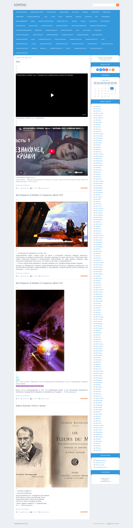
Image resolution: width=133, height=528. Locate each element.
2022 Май (97, 335)
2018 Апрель (98, 224)
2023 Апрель (98, 360)
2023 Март (98, 357)
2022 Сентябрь (99, 344)
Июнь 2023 (105, 80)
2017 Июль (98, 203)
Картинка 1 (26, 185)
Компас (20, 5)
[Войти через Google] (109, 69)
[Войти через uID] (97, 69)
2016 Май (97, 172)
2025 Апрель (98, 414)
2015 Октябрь (99, 156)
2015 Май (97, 145)
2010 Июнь (98, 108)
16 (108, 91)
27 (98, 96)
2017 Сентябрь (99, 208)
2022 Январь (98, 326)
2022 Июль (98, 339)
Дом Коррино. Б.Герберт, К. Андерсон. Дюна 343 (39, 195)
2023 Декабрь (99, 378)
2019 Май (97, 253)
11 (115, 88)
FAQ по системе (99, 465)
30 (108, 96)
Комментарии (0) (45, 188)
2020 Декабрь (99, 296)
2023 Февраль (99, 355)
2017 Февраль (99, 192)
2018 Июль (98, 231)
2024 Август (98, 396)
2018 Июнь (98, 228)
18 (115, 91)
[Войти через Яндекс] (106, 69)
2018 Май (97, 226)
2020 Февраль (99, 274)
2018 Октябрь (99, 237)
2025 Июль (98, 421)
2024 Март (98, 384)
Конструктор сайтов (98, 523)
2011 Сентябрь (99, 113)
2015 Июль (98, 149)
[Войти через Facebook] (103, 69)
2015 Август (98, 151)
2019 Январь (98, 244)
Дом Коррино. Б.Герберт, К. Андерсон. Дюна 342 (39, 283)
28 (102, 96)
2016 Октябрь (99, 183)
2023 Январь (98, 353)
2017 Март (98, 194)
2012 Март (98, 120)
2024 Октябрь (99, 400)
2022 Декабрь (99, 350)
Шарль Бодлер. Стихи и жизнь (31, 405)
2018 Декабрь (99, 242)
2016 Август (98, 179)
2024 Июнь (98, 391)
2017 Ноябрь (98, 213)
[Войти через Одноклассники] (113, 69)
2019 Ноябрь (98, 267)
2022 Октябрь (99, 346)
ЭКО (18, 61)
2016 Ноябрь (98, 185)
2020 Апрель (98, 278)
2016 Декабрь (99, 188)
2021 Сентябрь (99, 317)
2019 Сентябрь (99, 262)
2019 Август (98, 260)
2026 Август (98, 450)
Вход (109, 60)
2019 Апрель (98, 251)
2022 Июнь (98, 337)
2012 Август (98, 131)
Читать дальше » (33, 181)
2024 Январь (98, 380)
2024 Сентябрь (99, 398)
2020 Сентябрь (99, 289)
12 (95, 91)
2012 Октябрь (99, 136)
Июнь (27, 57)
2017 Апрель (98, 197)
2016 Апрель (98, 170)
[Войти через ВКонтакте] (100, 69)
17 (112, 91)
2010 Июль (98, 111)
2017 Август (98, 206)
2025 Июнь (98, 418)
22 (105, 93)
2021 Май (97, 308)
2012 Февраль (99, 118)
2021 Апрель (98, 305)
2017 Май (97, 199)
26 (95, 96)
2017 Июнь (98, 201)
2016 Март (98, 167)
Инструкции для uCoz (101, 467)
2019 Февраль (99, 246)
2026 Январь (98, 434)
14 (102, 91)
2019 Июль (98, 258)
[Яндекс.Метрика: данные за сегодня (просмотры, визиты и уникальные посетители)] (114, 523)
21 (102, 93)
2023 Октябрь (99, 373)
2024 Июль (98, 393)
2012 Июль (98, 129)
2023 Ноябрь (98, 375)
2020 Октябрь (99, 292)
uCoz (107, 523)
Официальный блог (100, 460)
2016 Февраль (99, 165)
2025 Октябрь (99, 427)
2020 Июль (98, 285)
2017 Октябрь (99, 210)
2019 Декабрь (99, 269)
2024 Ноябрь (98, 403)
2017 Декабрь (99, 215)
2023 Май (97, 362)
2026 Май (97, 443)
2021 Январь (98, 298)
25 (115, 93)
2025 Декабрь (99, 432)
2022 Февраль (99, 328)
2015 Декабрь (99, 160)
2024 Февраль (99, 382)
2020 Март (98, 276)
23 (108, 93)
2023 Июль (98, 366)
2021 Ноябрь (98, 321)
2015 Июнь (98, 147)
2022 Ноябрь (98, 348)
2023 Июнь (98, 364)
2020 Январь (98, 271)
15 (105, 91)
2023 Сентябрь (99, 371)
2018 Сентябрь (99, 235)
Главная (18, 57)
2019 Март (98, 249)
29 (105, 96)
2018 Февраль (99, 219)
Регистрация (103, 60)
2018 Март (98, 222)
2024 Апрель (98, 387)
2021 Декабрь (99, 323)
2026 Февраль (99, 436)
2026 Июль (98, 448)
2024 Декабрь (99, 405)
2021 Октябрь (99, 319)
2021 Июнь (98, 310)
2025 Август (98, 423)
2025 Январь (98, 407)
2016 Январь (98, 163)
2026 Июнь (98, 445)
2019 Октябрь (99, 265)
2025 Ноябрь (98, 430)
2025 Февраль (99, 409)
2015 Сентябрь (99, 154)
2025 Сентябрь (99, 425)
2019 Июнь (98, 255)
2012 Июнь (98, 127)
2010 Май (97, 106)
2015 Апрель (98, 142)
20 (98, 93)
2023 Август (98, 369)
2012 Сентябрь (99, 133)
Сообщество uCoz (100, 462)
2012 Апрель (98, 122)
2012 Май (97, 124)
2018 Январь (98, 217)
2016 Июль (98, 176)
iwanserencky (25, 188)
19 (95, 93)
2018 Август (98, 233)
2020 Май (97, 280)
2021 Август (98, 314)
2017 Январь (98, 190)
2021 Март (98, 303)
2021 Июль (98, 312)
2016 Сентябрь (99, 181)
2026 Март (98, 439)
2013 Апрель (98, 140)
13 (98, 91)
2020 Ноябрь (98, 294)
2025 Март (98, 412)
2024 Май (97, 389)
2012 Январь (98, 115)
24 (112, 93)
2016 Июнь (98, 174)
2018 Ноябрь (98, 240)
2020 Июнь (98, 283)
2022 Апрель (98, 332)
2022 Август (98, 341)
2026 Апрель (98, 441)
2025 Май (97, 416)
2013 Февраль (99, 138)
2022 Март (98, 330)
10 (112, 88)
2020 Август (98, 287)
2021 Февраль (99, 301)
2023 (23, 57)
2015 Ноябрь (98, 158)
